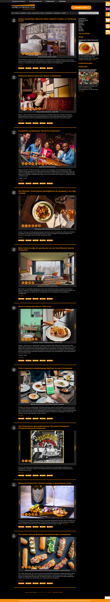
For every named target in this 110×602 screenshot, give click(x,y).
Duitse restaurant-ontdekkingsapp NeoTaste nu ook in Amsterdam (45, 368)
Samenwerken (49, 13)
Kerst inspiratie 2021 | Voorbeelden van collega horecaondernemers (88, 70)
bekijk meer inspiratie (58, 592)
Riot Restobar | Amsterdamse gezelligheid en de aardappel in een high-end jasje (47, 192)
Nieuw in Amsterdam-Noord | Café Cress (34, 306)
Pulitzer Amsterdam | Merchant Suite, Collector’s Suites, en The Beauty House (47, 20)
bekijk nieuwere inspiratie (31, 592)
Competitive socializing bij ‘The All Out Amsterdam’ (39, 131)
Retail (80, 26)
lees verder (21, 65)
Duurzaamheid (35, 13)
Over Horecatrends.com (35, 1)
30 (50, 592)
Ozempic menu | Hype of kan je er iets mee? (88, 40)
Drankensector (82, 18)
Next (75, 40)
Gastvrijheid (23, 13)
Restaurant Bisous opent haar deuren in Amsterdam (39, 76)
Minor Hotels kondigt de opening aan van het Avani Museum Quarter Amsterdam (46, 249)
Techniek (64, 13)
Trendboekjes (62, 1)
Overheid (81, 29)
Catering (81, 23)
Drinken (17, 13)
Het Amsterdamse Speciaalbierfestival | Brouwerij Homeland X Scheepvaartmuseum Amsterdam (43, 427)
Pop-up (42, 13)
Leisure (80, 27)
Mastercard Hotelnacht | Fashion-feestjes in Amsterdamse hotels (45, 483)
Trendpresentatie (50, 1)
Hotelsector (81, 24)
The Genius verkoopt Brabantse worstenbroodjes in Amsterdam (44, 534)
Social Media (57, 13)
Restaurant (81, 21)
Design (29, 13)
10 (46, 592)
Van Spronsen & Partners (18, 1)
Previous (19, 40)
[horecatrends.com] (23, 7)
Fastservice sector (83, 20)
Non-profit (81, 30)
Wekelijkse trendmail (81, 7)
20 (48, 592)
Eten (13, 13)
